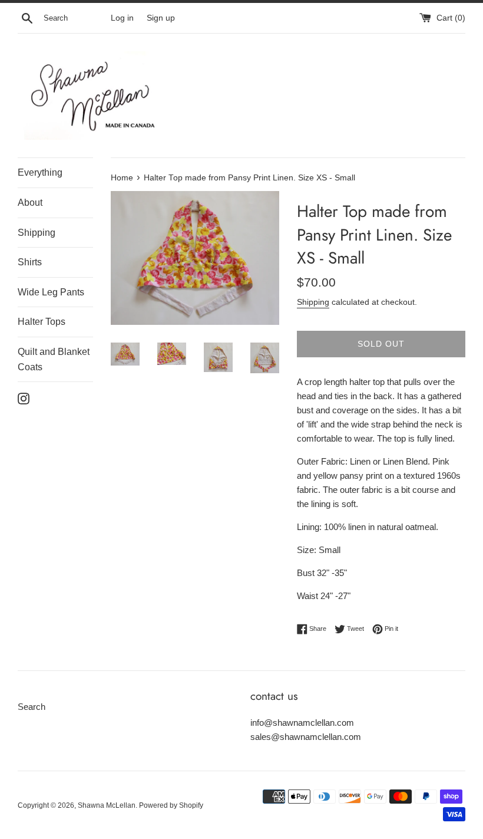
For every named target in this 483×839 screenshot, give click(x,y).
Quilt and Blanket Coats (54, 359)
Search (31, 707)
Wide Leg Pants (51, 292)
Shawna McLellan (106, 805)
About (30, 203)
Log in (122, 18)
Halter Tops (41, 322)
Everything (40, 172)
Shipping (36, 233)
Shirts (30, 262)
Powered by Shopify (171, 805)
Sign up (161, 18)
